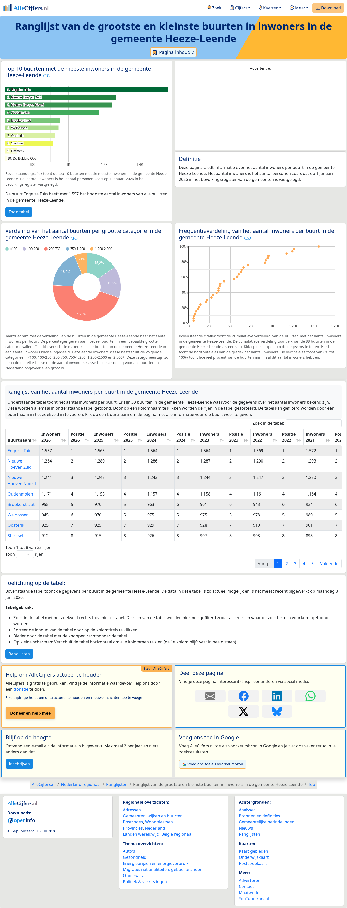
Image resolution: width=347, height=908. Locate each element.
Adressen (132, 810)
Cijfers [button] (240, 8)
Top (311, 784)
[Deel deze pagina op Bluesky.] (277, 711)
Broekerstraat (21, 504)
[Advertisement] (260, 110)
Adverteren (249, 880)
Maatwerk (248, 892)
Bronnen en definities (259, 816)
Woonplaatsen (159, 822)
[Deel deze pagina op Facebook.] (243, 696)
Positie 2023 (236, 437)
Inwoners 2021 (315, 437)
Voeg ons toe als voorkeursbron (215, 764)
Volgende (329, 563)
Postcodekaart (253, 863)
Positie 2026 (77, 437)
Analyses (247, 810)
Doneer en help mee (30, 713)
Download (330, 8)
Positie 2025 (130, 437)
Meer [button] (299, 8)
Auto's (129, 851)
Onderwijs (133, 875)
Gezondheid (134, 857)
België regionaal (176, 834)
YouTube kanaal (254, 898)
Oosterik (16, 525)
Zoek (216, 8)
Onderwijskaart (254, 857)
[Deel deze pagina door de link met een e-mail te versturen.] (210, 696)
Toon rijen (24, 554)
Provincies (133, 828)
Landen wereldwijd (141, 834)
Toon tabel (19, 212)
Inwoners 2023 (209, 437)
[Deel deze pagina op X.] (243, 711)
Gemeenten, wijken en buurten (153, 816)
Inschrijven (19, 764)
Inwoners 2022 (262, 437)
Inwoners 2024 (156, 437)
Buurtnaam (19, 440)
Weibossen (18, 515)
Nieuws (246, 828)
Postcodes (133, 822)
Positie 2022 (289, 437)
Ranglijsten (19, 654)
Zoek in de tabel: (268, 423)
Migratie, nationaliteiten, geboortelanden (162, 869)
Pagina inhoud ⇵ (176, 52)
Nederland (155, 828)
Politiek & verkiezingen (145, 881)
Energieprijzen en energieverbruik (156, 863)
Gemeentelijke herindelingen (266, 822)
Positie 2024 (183, 437)
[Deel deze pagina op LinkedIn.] (277, 696)
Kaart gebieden (253, 851)
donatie (21, 689)
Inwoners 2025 (104, 437)
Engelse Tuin (20, 450)
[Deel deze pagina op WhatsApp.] (310, 696)
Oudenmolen (20, 494)
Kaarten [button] (270, 8)
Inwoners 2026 (51, 437)
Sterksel (15, 535)
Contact (246, 886)
